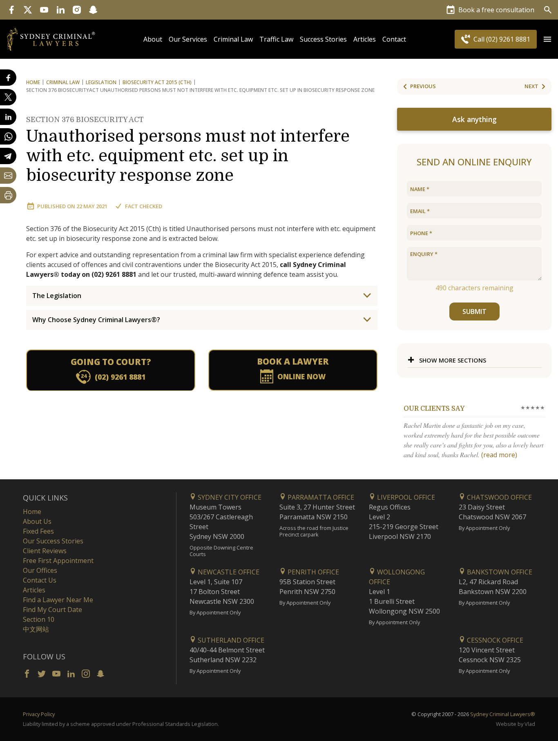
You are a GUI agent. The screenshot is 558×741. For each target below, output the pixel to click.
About (152, 39)
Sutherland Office (230, 640)
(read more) (499, 454)
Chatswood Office (498, 497)
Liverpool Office (405, 497)
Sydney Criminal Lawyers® (502, 714)
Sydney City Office (228, 497)
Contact (394, 39)
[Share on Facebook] (8, 77)
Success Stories (323, 39)
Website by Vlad (515, 724)
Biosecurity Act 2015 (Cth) (157, 82)
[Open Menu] (547, 39)
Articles (364, 39)
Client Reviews (45, 550)
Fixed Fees (38, 531)
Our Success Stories (53, 540)
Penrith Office (312, 571)
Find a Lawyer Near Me (58, 599)
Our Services (188, 39)
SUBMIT (474, 311)
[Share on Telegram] (8, 156)
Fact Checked (143, 206)
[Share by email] (8, 175)
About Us (37, 521)
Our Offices (40, 570)
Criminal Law (233, 39)
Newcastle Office (227, 571)
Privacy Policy (39, 714)
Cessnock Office (494, 640)
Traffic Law (276, 39)
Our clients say (434, 408)
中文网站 (36, 629)
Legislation (101, 82)
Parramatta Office (320, 497)
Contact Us (39, 580)
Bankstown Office (498, 571)
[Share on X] (8, 97)
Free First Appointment (58, 560)
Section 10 (38, 619)
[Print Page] (8, 195)
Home (33, 82)
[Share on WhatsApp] (8, 136)
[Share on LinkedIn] (8, 117)
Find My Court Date (52, 609)
